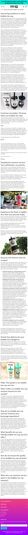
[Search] (4, 7)
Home (2, 9)
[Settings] (23, 7)
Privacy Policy (13, 532)
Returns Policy (20, 532)
